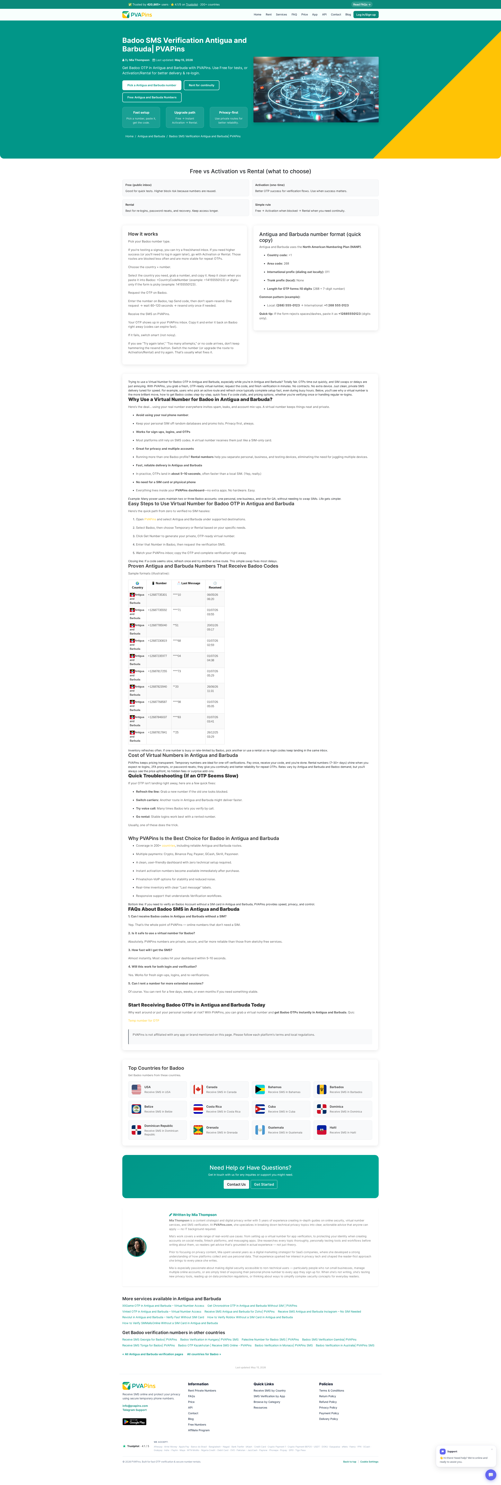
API (324, 14)
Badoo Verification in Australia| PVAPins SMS (345, 1345)
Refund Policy (328, 1401)
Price (304, 14)
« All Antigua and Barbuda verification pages (153, 1354)
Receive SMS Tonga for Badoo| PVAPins (148, 1345)
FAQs (191, 1396)
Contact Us (236, 1184)
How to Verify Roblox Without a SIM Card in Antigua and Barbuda (250, 1317)
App (315, 14)
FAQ (294, 14)
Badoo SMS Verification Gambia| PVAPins (329, 1339)
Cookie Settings (369, 1461)
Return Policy (327, 1396)
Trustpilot (192, 4)
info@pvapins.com (135, 1405)
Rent (269, 14)
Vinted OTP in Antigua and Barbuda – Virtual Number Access (161, 1311)
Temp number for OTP (143, 1020)
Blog (348, 14)
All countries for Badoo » (204, 1354)
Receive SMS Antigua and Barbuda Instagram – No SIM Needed (319, 1311)
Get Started (264, 1184)
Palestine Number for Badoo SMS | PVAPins (270, 1339)
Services (281, 14)
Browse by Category (267, 1401)
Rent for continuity (201, 85)
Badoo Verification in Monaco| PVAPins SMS (284, 1345)
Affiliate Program (199, 1430)
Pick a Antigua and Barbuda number (151, 85)
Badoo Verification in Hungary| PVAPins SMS (209, 1339)
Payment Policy (329, 1413)
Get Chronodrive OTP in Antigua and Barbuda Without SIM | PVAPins (252, 1305)
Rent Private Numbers (202, 1390)
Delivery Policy (328, 1418)
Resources (260, 1407)
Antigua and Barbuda (151, 136)
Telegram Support (135, 1409)
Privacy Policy (328, 1407)
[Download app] (134, 1421)
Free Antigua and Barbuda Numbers (152, 97)
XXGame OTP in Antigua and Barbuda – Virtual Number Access (163, 1305)
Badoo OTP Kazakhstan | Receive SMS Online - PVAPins (215, 1345)
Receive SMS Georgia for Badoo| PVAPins (149, 1339)
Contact (336, 14)
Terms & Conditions (331, 1390)
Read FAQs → (362, 4)
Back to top (349, 1461)
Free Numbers (197, 1424)
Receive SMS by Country (270, 1390)
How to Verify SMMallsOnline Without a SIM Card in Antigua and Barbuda (170, 1323)
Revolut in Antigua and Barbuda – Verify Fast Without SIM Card (163, 1317)
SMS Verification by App (269, 1396)
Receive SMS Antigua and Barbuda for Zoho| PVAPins (240, 1311)
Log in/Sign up (366, 14)
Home (257, 14)
